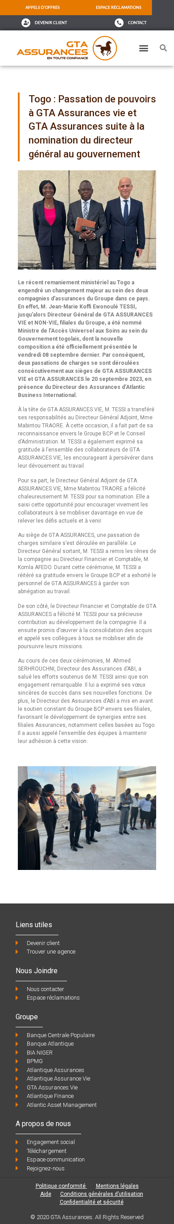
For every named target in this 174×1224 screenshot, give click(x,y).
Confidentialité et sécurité (92, 1202)
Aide (45, 1194)
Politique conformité (61, 1186)
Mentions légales (117, 1186)
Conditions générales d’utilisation (101, 1194)
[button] (143, 48)
